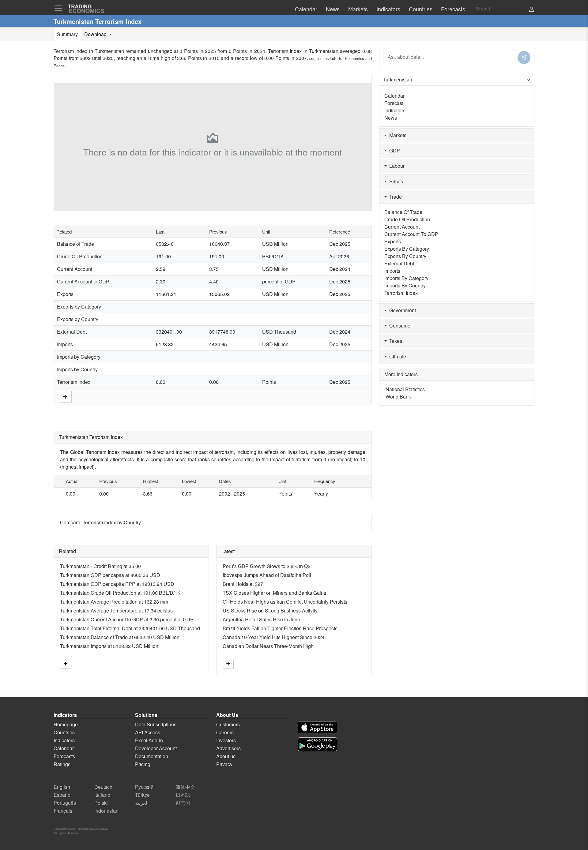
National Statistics (405, 389)
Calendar (394, 95)
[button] (531, 9)
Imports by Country (77, 369)
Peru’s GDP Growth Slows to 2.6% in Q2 (267, 566)
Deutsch (103, 786)
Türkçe (142, 794)
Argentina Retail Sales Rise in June (261, 619)
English (62, 786)
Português (65, 802)
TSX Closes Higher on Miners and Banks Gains (274, 592)
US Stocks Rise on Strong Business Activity (270, 610)
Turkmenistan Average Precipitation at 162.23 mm (114, 601)
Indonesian (106, 810)
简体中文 (185, 786)
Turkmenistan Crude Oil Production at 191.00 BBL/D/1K (120, 592)
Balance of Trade (75, 243)
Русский (144, 786)
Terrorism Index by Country (112, 522)
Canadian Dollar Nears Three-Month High (268, 646)
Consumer (399, 325)
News (390, 117)
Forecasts (64, 756)
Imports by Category (78, 356)
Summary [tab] (67, 34)
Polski (101, 802)
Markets (396, 135)
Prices (395, 181)
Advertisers (228, 748)
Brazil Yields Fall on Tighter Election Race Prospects (280, 628)
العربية (142, 802)
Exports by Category (79, 306)
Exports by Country (77, 319)
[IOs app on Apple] (317, 727)
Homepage (66, 724)
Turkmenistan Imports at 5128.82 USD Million (109, 646)
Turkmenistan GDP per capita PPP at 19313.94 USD (117, 583)
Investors (226, 740)
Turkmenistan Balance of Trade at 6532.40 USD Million (119, 637)
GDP (393, 150)
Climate (396, 356)
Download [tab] (96, 34)
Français (63, 810)
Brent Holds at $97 (243, 583)
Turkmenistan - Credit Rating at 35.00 (100, 566)
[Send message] (524, 57)
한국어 (182, 802)
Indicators (394, 110)
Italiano (102, 794)
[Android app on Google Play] (317, 744)
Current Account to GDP (83, 281)
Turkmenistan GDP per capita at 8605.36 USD (110, 575)
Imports (65, 344)
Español (63, 794)
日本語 (182, 794)
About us (226, 756)
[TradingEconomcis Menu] (60, 8)
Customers (228, 724)
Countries (64, 732)
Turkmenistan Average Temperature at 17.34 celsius (116, 610)
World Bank (398, 396)
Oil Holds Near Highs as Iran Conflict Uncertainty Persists (285, 601)
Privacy (224, 764)
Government (401, 310)
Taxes (394, 340)
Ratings (62, 764)
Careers (225, 732)
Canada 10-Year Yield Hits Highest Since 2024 (274, 637)
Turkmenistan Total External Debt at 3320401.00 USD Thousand (130, 628)
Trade (394, 196)
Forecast (393, 103)
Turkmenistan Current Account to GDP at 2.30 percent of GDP (127, 619)
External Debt (72, 331)
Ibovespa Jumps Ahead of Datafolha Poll (267, 575)
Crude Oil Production (80, 256)
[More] (65, 395)
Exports (65, 294)
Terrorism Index (73, 381)
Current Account (74, 268)
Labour (396, 165)
